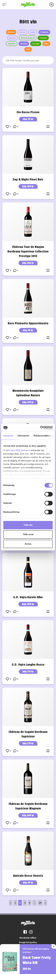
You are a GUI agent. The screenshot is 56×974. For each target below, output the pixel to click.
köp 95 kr (28, 330)
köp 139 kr (28, 402)
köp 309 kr (28, 604)
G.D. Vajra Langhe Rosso (28, 664)
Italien (32, 32)
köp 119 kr (28, 671)
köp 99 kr (28, 119)
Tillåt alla (28, 525)
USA (28, 49)
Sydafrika (11, 44)
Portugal (35, 44)
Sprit (46, 44)
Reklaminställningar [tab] (44, 435)
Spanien (12, 38)
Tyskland (43, 38)
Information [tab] (23, 435)
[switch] (49, 494)
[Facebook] (25, 932)
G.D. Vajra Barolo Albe (28, 597)
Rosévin (24, 44)
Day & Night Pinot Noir (28, 179)
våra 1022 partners (20, 450)
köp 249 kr (28, 815)
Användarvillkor (28, 937)
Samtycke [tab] (8, 435)
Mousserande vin (27, 38)
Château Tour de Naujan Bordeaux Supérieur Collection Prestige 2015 (28, 251)
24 (40, 902)
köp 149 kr (28, 186)
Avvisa (28, 544)
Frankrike (44, 32)
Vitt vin (22, 32)
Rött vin (11, 32)
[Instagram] (31, 932)
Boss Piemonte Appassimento (28, 323)
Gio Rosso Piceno (28, 112)
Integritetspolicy (28, 942)
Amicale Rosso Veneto (28, 876)
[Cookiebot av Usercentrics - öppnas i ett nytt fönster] (40, 428)
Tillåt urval (28, 534)
